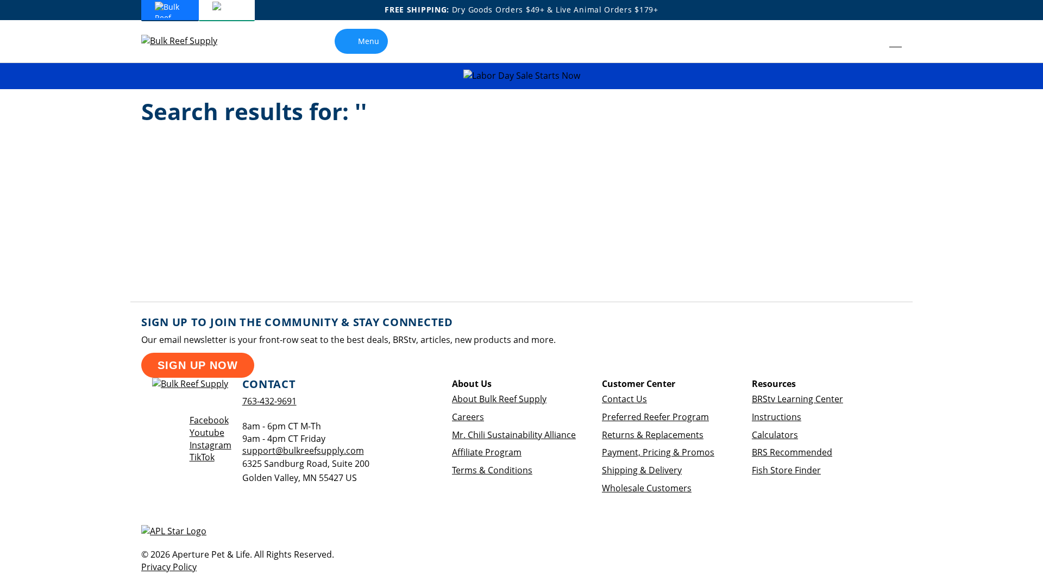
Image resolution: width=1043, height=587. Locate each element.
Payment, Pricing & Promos (658, 452)
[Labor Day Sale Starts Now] (521, 76)
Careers (468, 417)
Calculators (775, 435)
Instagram (210, 445)
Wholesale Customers (647, 488)
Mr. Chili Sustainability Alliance (514, 435)
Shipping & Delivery (642, 470)
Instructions (776, 417)
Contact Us (624, 399)
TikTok (202, 457)
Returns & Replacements (652, 435)
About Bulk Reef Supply (499, 399)
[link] (871, 41)
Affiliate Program (487, 452)
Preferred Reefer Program (655, 417)
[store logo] (187, 41)
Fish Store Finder (786, 470)
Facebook (209, 420)
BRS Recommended (792, 452)
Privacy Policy (169, 567)
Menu (368, 41)
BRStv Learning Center (797, 399)
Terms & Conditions (492, 470)
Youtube (207, 433)
